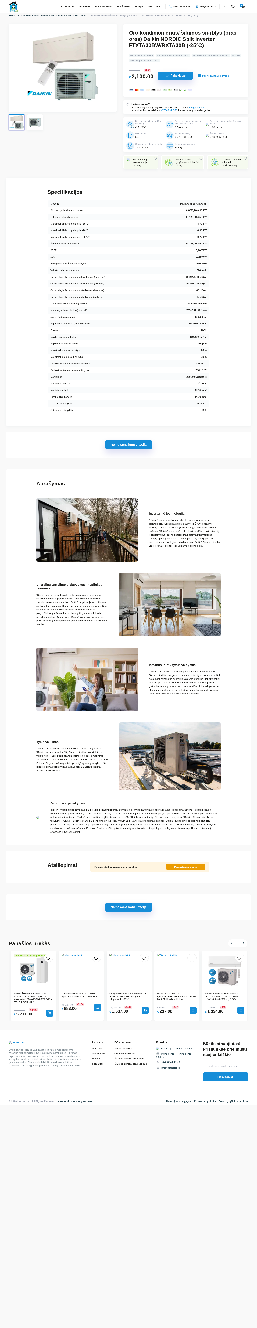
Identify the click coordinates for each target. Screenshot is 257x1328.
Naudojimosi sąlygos (178, 1101)
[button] (233, 943)
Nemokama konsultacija (129, 444)
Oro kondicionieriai (32, 15)
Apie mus (84, 6)
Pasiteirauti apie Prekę (215, 75)
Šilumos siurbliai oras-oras (72, 15)
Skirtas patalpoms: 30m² (144, 60)
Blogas (139, 6)
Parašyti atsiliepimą (185, 866)
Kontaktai (154, 6)
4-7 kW (236, 55)
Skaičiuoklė (123, 6)
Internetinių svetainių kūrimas (74, 1101)
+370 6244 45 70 (181, 6)
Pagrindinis (67, 6)
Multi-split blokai (123, 1048)
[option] (129, 986)
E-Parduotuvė (103, 6)
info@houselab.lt (208, 6)
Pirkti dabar (178, 75)
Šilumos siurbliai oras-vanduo (211, 55)
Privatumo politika (205, 1101)
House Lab (14, 15)
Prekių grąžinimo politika (233, 1101)
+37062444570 (169, 110)
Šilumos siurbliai (50, 15)
